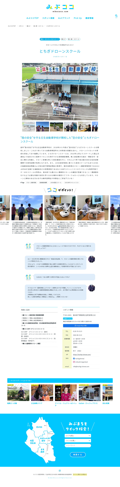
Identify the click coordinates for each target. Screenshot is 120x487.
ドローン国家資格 (31, 182)
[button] (96, 89)
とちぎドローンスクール (53, 26)
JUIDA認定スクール (55, 182)
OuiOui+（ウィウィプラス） (89, 403)
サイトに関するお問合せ (80, 474)
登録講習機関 (43, 182)
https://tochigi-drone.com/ (82, 354)
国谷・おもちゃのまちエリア (50, 39)
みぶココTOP (32, 18)
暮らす (28, 26)
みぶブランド (64, 18)
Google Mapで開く (81, 325)
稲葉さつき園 (12, 403)
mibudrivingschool (81, 362)
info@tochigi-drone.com (81, 366)
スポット (21, 26)
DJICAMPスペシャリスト (72, 182)
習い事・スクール (38, 26)
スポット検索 (48, 18)
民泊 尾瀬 (106, 403)
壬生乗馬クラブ (36, 403)
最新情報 (89, 18)
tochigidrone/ (79, 358)
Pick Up (78, 18)
